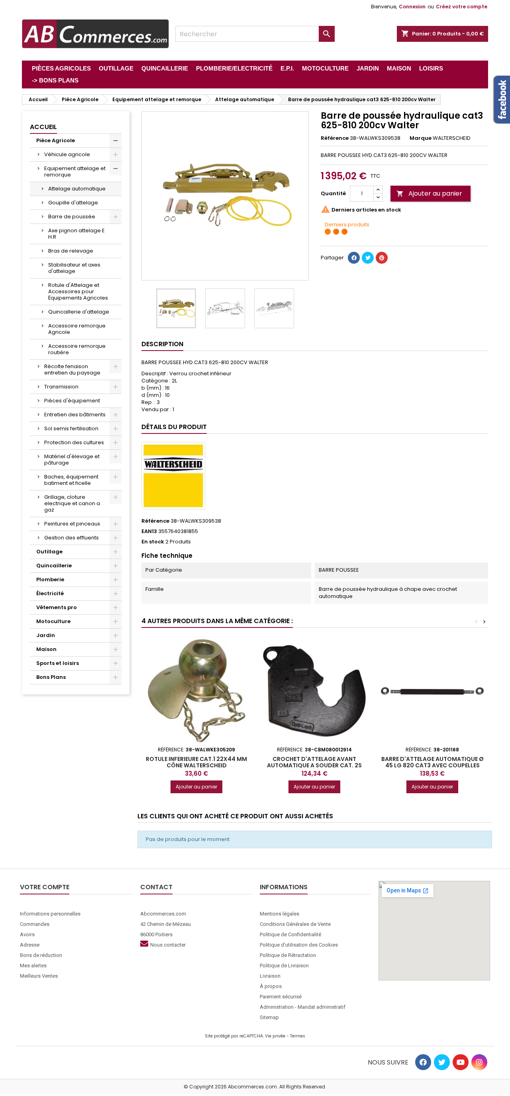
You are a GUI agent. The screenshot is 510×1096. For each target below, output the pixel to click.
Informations (284, 887)
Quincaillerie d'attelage (78, 312)
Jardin (45, 635)
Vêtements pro (56, 607)
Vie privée (275, 1036)
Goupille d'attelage (73, 202)
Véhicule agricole (67, 154)
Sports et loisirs (57, 663)
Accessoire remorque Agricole (77, 329)
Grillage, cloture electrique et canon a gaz (72, 503)
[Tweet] (368, 258)
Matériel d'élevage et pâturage (72, 460)
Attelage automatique (77, 188)
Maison (46, 649)
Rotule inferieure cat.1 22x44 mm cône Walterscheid (196, 762)
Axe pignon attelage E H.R (76, 234)
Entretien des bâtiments (75, 414)
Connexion (412, 6)
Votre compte (44, 887)
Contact (156, 887)
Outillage (49, 551)
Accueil (43, 126)
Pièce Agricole (55, 140)
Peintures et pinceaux (72, 523)
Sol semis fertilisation (71, 428)
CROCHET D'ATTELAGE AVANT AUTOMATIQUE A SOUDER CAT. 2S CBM (314, 765)
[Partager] (354, 258)
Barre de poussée (71, 216)
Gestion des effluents (71, 537)
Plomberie (50, 579)
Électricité (50, 593)
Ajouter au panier (429, 193)
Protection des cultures (74, 442)
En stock (152, 541)
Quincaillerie (54, 565)
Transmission (61, 386)
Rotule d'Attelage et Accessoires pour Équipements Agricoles (78, 291)
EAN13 (149, 531)
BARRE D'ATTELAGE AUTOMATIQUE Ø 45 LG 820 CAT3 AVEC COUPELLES (432, 762)
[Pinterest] (382, 258)
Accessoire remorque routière (77, 349)
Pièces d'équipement (72, 400)
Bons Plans (51, 677)
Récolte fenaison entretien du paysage (72, 369)
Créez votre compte (461, 6)
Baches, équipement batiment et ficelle (71, 480)
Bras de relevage (70, 251)
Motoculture (53, 621)
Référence (335, 138)
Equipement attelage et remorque (75, 171)
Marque (421, 138)
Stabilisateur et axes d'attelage (74, 268)
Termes (297, 1036)
